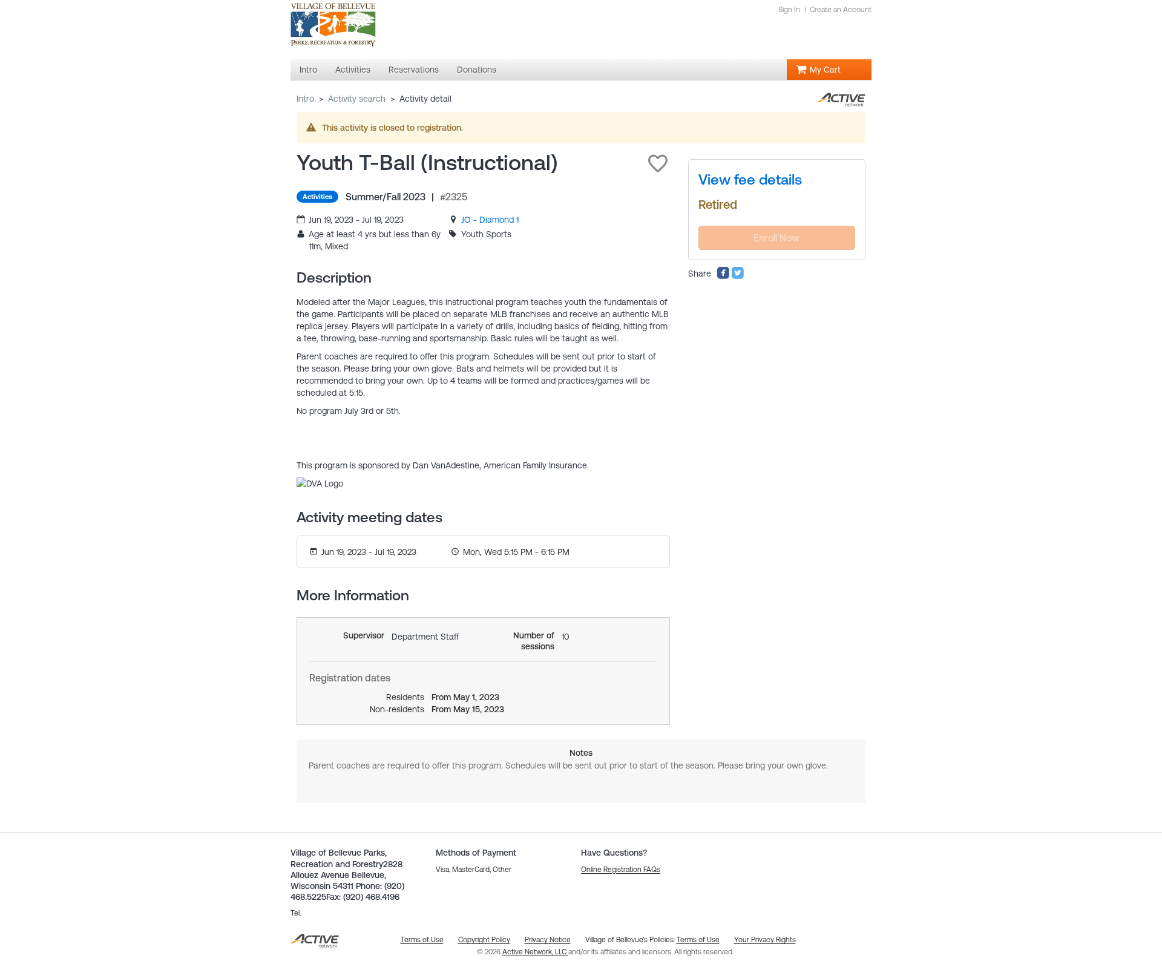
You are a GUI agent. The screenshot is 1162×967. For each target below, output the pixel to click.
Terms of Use (698, 940)
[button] (658, 163)
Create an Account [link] (841, 9)
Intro (305, 98)
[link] (490, 220)
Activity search (357, 98)
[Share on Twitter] (737, 276)
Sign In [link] (789, 9)
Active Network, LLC (535, 952)
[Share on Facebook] (723, 276)
